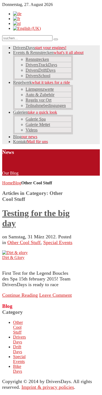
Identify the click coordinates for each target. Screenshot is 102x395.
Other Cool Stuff (24, 242)
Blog (17, 183)
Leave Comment (55, 295)
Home (7, 183)
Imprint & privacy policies (47, 387)
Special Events (57, 242)
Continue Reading (20, 295)
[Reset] (56, 39)
